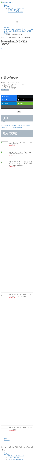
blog (5, 438)
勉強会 (14, 127)
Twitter (11, 125)
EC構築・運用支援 (13, 10)
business (7, 440)
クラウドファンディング (19, 125)
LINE (4, 125)
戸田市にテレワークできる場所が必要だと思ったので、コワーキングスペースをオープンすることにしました (20, 163)
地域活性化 (19, 127)
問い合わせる (5, 90)
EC (1, 125)
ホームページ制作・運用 (15, 12)
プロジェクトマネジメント (16, 8)
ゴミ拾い (28, 125)
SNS (7, 125)
